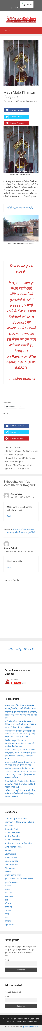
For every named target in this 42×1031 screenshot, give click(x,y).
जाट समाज (8, 886)
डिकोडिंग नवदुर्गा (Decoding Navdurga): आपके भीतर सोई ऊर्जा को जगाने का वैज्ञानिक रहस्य (19, 743)
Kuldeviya (27, 451)
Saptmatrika (10, 854)
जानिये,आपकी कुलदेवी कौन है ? (19, 207)
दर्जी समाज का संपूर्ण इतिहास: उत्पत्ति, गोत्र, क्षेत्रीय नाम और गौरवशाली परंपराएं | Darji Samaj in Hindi (20, 793)
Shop (10, 8)
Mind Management (13, 847)
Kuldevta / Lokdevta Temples (18, 843)
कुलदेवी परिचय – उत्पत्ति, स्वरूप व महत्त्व (19, 878)
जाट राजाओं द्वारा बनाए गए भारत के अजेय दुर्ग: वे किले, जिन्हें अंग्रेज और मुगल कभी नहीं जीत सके (21, 715)
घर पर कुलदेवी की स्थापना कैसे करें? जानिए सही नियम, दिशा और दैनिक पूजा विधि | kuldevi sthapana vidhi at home (20, 765)
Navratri (8, 850)
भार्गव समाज (9, 896)
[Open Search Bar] (38, 30)
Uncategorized (11, 861)
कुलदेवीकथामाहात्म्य (11, 882)
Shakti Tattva (11, 857)
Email (7, 960)
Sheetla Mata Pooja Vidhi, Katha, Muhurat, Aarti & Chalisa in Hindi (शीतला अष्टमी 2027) (20, 784)
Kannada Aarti (11, 829)
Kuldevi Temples (13, 447)
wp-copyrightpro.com (30, 1027)
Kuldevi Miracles (12, 833)
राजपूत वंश (8, 907)
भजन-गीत (8, 893)
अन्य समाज (8, 871)
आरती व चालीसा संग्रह (13, 875)
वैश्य (6, 917)
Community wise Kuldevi (16, 818)
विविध (7, 914)
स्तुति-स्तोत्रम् (10, 924)
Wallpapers (10, 868)
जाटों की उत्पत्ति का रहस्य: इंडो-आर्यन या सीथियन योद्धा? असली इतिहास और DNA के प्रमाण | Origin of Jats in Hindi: (20, 724)
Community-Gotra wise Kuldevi (19, 822)
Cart (16, 8)
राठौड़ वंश (8, 910)
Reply (9, 516)
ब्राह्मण (7, 889)
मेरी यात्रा (8, 903)
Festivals (9, 825)
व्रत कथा (8, 921)
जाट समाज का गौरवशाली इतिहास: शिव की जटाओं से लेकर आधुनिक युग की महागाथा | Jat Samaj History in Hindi (20, 734)
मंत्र (6, 900)
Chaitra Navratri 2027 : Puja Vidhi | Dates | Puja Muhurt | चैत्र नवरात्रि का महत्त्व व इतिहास (21, 774)
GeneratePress (30, 1021)
